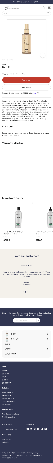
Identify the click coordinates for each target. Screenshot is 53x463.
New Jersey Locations (10, 414)
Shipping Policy (8, 398)
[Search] (48, 13)
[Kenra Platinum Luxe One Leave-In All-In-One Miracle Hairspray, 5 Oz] (18, 169)
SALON (5, 380)
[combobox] (26, 13)
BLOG (4, 377)
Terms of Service (8, 401)
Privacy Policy (7, 392)
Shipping (5, 74)
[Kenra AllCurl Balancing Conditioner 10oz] (18, 223)
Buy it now (26, 87)
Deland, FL (6, 442)
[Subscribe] (38, 320)
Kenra (11, 60)
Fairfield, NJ (6, 439)
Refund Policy (7, 395)
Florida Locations (8, 417)
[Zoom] (42, 55)
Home (4, 60)
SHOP (4, 371)
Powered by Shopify (9, 458)
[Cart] (43, 7)
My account (6, 404)
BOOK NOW (6, 383)
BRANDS (5, 374)
